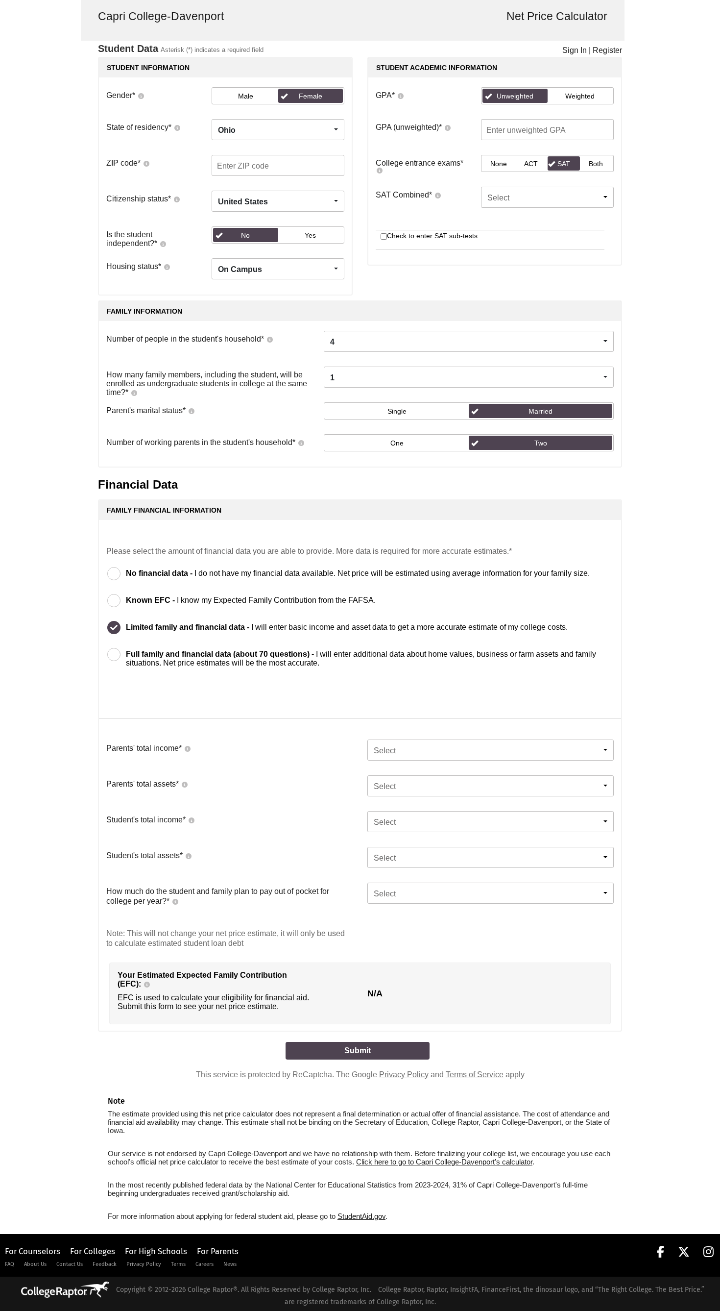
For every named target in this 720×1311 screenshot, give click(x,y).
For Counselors (32, 1251)
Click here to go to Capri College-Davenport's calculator (444, 1162)
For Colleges (92, 1251)
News (230, 1264)
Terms (178, 1264)
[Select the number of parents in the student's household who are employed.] (300, 442)
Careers (204, 1264)
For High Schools (156, 1251)
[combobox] (278, 130)
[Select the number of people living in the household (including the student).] (269, 339)
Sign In (574, 50)
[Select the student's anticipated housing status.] (166, 266)
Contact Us (69, 1264)
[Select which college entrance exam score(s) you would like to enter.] (379, 170)
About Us (35, 1264)
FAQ (9, 1264)
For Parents (218, 1251)
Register (607, 50)
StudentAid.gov (361, 1216)
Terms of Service (475, 1074)
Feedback (105, 1264)
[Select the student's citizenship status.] (176, 199)
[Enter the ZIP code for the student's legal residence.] (146, 163)
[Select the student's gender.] (140, 95)
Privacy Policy (404, 1074)
